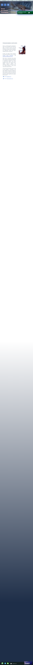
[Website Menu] (5, 5)
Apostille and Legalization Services (8, 56)
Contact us (28, 0)
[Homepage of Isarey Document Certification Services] (28, 663)
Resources (20, 0)
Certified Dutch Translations (8, 55)
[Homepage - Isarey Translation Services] (2, 5)
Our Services (4, 0)
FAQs (12, 0)
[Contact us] (8, 5)
